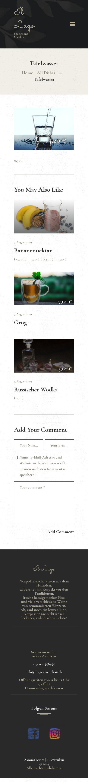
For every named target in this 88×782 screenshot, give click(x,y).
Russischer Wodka (36, 389)
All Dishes (46, 72)
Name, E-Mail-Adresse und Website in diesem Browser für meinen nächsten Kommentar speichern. (43, 466)
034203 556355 (44, 664)
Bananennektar (33, 250)
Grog (20, 322)
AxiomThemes (34, 760)
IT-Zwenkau (55, 760)
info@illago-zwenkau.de (44, 671)
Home (27, 72)
